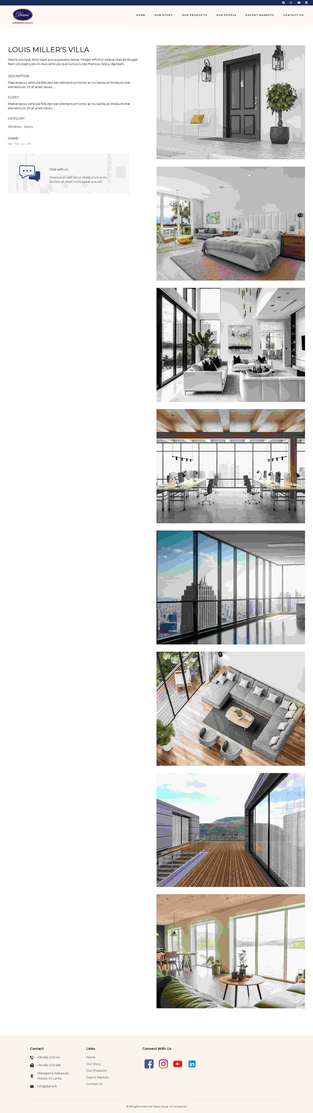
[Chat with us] (30, 173)
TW (16, 144)
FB (10, 144)
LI (23, 144)
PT (29, 144)
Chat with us (59, 169)
